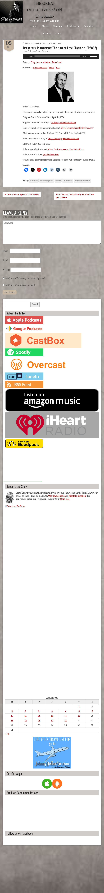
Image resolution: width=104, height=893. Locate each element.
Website (6, 270)
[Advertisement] (23, 465)
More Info (65, 499)
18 (26, 720)
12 (39, 716)
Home (34, 26)
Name (6, 251)
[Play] (26, 56)
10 (12, 716)
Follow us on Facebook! (19, 833)
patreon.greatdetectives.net (63, 122)
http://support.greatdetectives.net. (77, 128)
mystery (58, 181)
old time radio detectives (82, 181)
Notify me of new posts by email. (20, 285)
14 (66, 716)
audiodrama (34, 181)
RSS (57, 67)
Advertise (88, 26)
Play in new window (40, 62)
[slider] (94, 56)
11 (26, 716)
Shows (56, 26)
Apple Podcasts (40, 67)
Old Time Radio (68, 181)
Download (56, 62)
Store (58, 33)
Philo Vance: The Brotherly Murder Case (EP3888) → (75, 196)
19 (39, 720)
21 (66, 720)
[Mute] (88, 56)
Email (51, 67)
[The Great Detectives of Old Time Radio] (11, 12)
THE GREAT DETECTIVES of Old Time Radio (44, 9)
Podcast (58, 43)
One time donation (57, 496)
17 (12, 720)
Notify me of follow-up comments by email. (25, 278)
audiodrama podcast (46, 181)
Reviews (71, 26)
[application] (61, 56)
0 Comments (46, 51)
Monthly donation (77, 496)
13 (52, 716)
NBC (44, 43)
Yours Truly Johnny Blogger (33, 51)
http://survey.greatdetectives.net (63, 138)
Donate (47, 33)
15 (79, 716)
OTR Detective (50, 43)
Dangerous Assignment (33, 43)
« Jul (7, 733)
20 (52, 720)
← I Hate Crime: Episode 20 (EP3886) (22, 194)
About (44, 26)
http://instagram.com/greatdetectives (65, 149)
